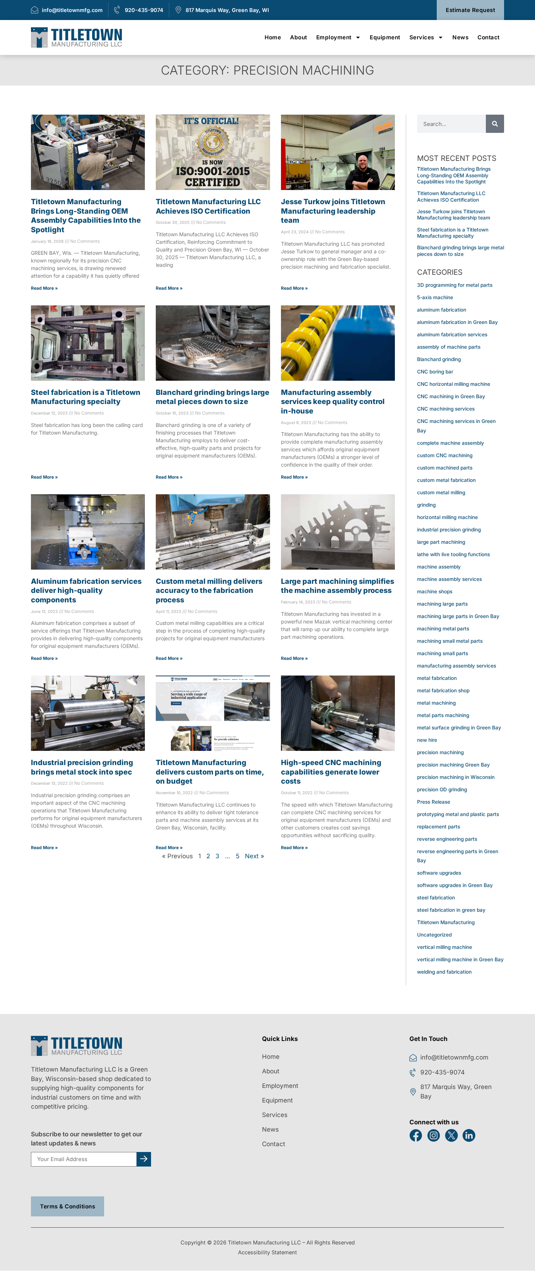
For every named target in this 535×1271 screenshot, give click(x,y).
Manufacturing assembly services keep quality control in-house (333, 401)
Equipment (385, 37)
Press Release (433, 801)
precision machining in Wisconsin (456, 777)
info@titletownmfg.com (72, 10)
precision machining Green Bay (453, 764)
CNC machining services (446, 409)
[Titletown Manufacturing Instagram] (436, 1135)
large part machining (441, 542)
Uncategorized (434, 935)
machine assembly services (449, 579)
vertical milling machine (444, 947)
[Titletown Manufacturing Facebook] (418, 1135)
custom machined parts (444, 467)
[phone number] (117, 10)
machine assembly (439, 566)
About (298, 37)
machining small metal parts (450, 641)
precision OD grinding (442, 789)
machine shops (434, 591)
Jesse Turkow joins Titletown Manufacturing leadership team (333, 210)
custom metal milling (441, 492)
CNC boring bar (435, 372)
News (460, 37)
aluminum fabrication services (452, 334)
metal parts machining (443, 715)
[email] (34, 9)
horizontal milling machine (447, 517)
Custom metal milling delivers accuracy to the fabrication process (209, 590)
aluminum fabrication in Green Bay (457, 322)
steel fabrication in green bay (451, 910)
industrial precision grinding (449, 529)
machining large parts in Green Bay (458, 616)
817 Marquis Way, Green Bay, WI (227, 10)
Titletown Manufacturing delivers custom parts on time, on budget (210, 771)
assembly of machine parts (448, 347)
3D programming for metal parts (454, 285)
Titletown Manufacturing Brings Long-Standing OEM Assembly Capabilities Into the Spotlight (454, 175)
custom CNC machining (444, 455)
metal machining (436, 702)
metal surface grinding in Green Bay (459, 727)
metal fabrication (437, 678)
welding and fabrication (444, 972)
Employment (334, 37)
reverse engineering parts (447, 839)
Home (273, 37)
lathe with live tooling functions (453, 554)
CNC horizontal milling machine (453, 384)
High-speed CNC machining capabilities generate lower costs (331, 771)
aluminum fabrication (441, 310)
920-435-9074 (144, 10)
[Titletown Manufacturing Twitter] (454, 1135)
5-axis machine (435, 297)
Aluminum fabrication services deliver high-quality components (86, 590)
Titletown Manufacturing (446, 922)
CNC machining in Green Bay (451, 396)
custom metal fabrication (446, 480)
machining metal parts (443, 628)
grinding (426, 504)
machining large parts (442, 603)
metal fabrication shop (443, 690)
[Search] (495, 124)
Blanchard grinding (439, 359)
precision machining (440, 752)
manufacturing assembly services (456, 665)
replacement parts (438, 826)
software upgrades (439, 873)
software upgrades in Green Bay (455, 885)
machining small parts (442, 653)
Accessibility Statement (267, 1252)
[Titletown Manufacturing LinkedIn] (471, 1135)
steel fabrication (436, 897)
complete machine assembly (450, 443)
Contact (488, 37)
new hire (427, 740)
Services (421, 37)
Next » (254, 856)
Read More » (44, 288)
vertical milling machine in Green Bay (460, 959)
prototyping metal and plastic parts (458, 814)
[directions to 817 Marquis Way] (178, 9)
